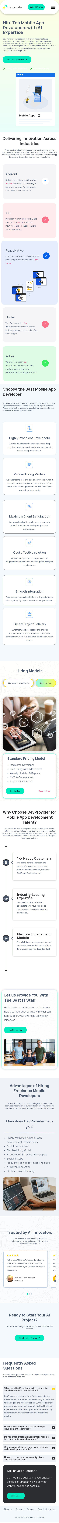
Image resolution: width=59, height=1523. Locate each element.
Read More (44, 791)
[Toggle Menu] (53, 7)
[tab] (18, 683)
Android (8, 183)
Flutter (26, 323)
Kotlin (26, 362)
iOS (19, 222)
